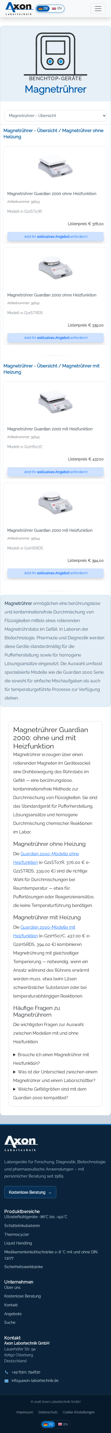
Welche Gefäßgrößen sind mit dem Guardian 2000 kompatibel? (49, 1093)
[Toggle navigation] (98, 8)
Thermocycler (16, 1234)
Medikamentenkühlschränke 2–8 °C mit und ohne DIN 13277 (51, 1255)
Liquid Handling (18, 1243)
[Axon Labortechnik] (26, 1146)
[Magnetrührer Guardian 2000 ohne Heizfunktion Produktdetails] (55, 166)
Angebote (13, 1314)
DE (51, 1424)
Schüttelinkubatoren (22, 1225)
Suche (9, 1322)
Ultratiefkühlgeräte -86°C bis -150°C (35, 1217)
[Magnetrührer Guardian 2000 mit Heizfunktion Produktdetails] (55, 401)
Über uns (12, 1287)
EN (65, 1424)
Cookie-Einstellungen (79, 1412)
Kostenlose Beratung (30, 1192)
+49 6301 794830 (26, 1372)
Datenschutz (48, 1412)
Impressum (24, 1412)
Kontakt (11, 1305)
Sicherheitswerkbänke (23, 1267)
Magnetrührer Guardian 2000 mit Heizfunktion (50, 429)
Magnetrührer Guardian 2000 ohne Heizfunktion (51, 193)
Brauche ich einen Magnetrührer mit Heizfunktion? (51, 1059)
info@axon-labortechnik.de (35, 1380)
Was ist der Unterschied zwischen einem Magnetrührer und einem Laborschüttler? (55, 1076)
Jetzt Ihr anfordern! (56, 237)
